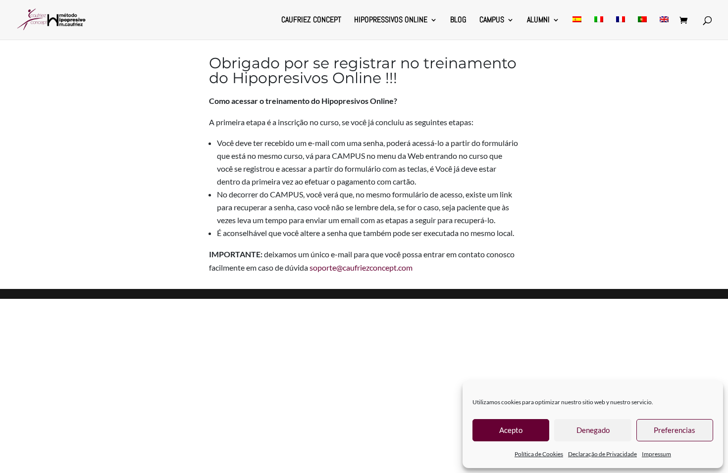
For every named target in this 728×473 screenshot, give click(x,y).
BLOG (458, 20)
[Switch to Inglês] (664, 28)
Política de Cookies (539, 454)
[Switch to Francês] (620, 28)
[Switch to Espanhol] (576, 28)
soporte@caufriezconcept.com (361, 267)
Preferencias (674, 430)
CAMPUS (491, 20)
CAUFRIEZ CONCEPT (311, 20)
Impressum (656, 454)
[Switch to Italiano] (598, 28)
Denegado (593, 430)
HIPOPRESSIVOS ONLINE (390, 20)
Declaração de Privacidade (602, 454)
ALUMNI (538, 20)
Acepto (510, 430)
